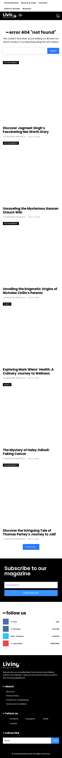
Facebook (14, 719)
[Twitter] (40, 719)
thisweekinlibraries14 (14, 137)
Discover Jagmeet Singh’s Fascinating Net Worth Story (26, 130)
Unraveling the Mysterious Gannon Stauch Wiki (30, 210)
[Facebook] (7, 719)
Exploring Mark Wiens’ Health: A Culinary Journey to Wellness (28, 371)
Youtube (13, 723)
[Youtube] (7, 723)
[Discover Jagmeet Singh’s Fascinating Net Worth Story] (31, 92)
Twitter (45, 719)
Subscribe (54, 643)
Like (57, 622)
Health (7, 304)
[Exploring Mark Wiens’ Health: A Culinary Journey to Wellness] (31, 334)
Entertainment (11, 63)
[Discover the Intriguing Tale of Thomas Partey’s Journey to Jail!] (31, 495)
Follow (55, 629)
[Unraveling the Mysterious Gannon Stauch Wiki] (31, 173)
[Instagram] (23, 719)
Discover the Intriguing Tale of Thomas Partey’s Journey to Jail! (29, 532)
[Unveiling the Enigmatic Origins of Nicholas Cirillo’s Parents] (31, 253)
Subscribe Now (31, 593)
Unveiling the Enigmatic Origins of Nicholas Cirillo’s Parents (30, 291)
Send (55, 740)
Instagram (30, 719)
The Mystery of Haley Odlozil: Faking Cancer (26, 452)
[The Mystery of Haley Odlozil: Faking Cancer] (31, 414)
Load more (30, 547)
